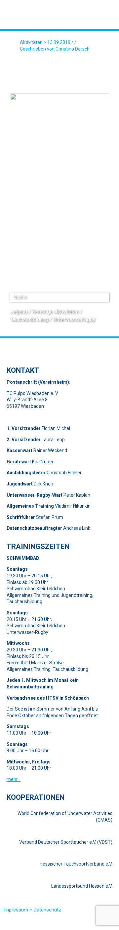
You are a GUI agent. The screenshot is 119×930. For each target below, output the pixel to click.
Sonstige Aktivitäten (55, 312)
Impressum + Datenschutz (32, 910)
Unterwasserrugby (74, 319)
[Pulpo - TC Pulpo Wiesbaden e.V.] (43, 15)
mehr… (13, 779)
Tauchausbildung (29, 319)
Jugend (18, 312)
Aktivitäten (31, 42)
